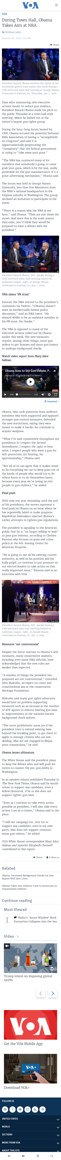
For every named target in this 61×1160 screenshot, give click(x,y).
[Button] (54, 45)
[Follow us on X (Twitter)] (12, 1109)
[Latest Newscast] (9, 1156)
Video (9, 936)
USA (4, 14)
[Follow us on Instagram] (27, 1109)
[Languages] (37, 1156)
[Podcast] (42, 1109)
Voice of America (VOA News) (25, 375)
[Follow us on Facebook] (5, 1109)
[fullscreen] (56, 394)
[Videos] (23, 1156)
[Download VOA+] (30, 1068)
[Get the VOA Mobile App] (30, 1025)
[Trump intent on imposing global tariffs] (30, 958)
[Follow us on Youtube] (20, 1109)
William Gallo (13, 32)
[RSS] (35, 1109)
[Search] (52, 1156)
